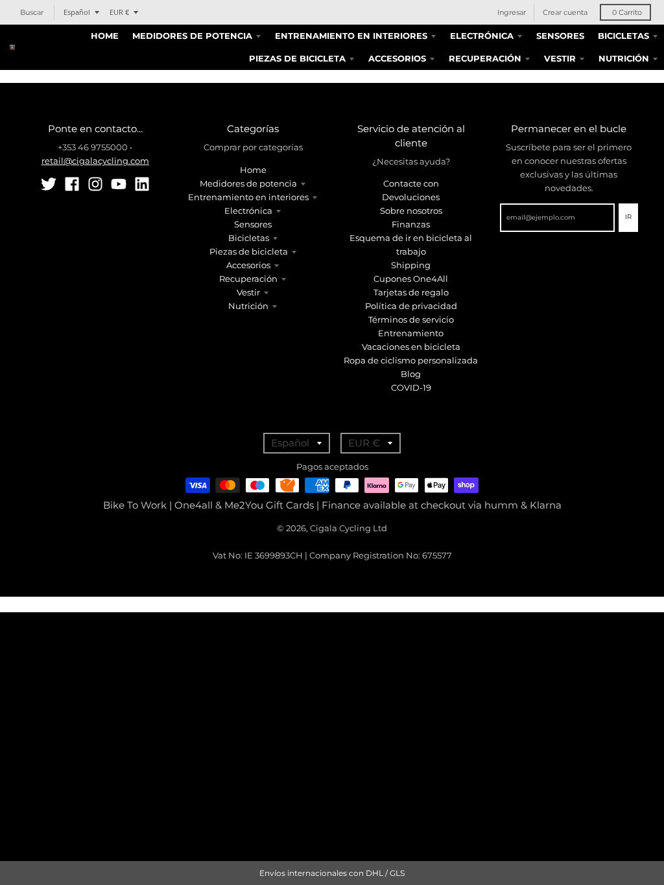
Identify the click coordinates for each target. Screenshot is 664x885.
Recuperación (248, 278)
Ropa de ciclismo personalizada (411, 360)
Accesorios (248, 265)
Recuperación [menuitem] (485, 58)
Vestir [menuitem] (560, 58)
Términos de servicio (411, 319)
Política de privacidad (411, 306)
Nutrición (248, 306)
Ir (628, 217)
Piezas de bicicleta (248, 251)
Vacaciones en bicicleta (411, 346)
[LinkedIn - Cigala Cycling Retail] (142, 184)
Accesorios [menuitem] (397, 58)
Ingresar (511, 12)
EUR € (119, 12)
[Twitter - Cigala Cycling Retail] (48, 184)
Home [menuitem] (105, 35)
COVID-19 (411, 387)
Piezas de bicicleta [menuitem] (297, 58)
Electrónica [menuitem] (482, 35)
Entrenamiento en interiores (248, 197)
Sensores (253, 224)
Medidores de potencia (248, 183)
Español (77, 12)
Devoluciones (411, 197)
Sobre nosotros (411, 210)
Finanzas (411, 224)
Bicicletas (248, 238)
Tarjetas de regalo (411, 292)
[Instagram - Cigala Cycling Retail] (95, 184)
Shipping (411, 265)
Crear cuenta (565, 12)
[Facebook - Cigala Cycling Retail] (72, 184)
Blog (411, 374)
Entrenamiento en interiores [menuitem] (351, 35)
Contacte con (411, 183)
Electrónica (248, 210)
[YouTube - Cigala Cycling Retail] (118, 184)
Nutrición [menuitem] (624, 58)
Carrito (627, 12)
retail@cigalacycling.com (95, 160)
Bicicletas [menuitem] (623, 35)
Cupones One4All (411, 278)
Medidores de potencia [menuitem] (192, 35)
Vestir (248, 292)
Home (253, 170)
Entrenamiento (411, 333)
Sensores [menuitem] (560, 35)
